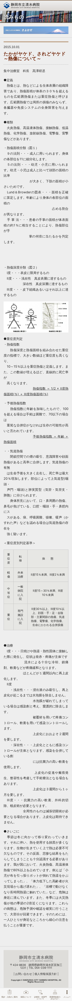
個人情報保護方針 (45, 974)
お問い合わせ (23, 974)
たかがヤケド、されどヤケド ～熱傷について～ (37, 56)
